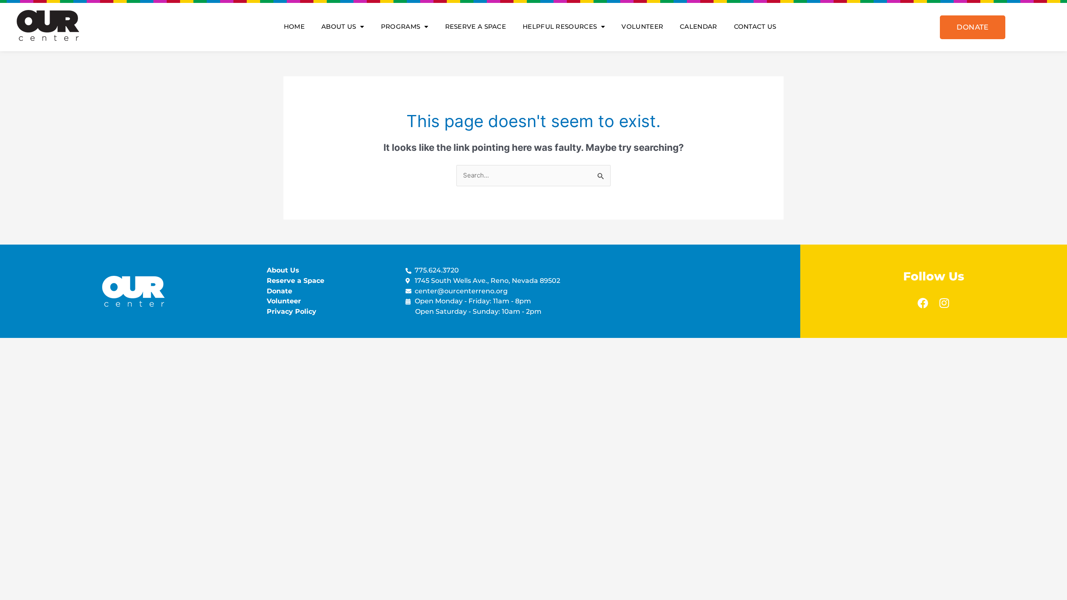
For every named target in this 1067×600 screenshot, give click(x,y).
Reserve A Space (475, 26)
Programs (400, 26)
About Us (338, 26)
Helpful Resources (560, 26)
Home (294, 26)
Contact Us (755, 26)
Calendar (698, 26)
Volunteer (642, 26)
